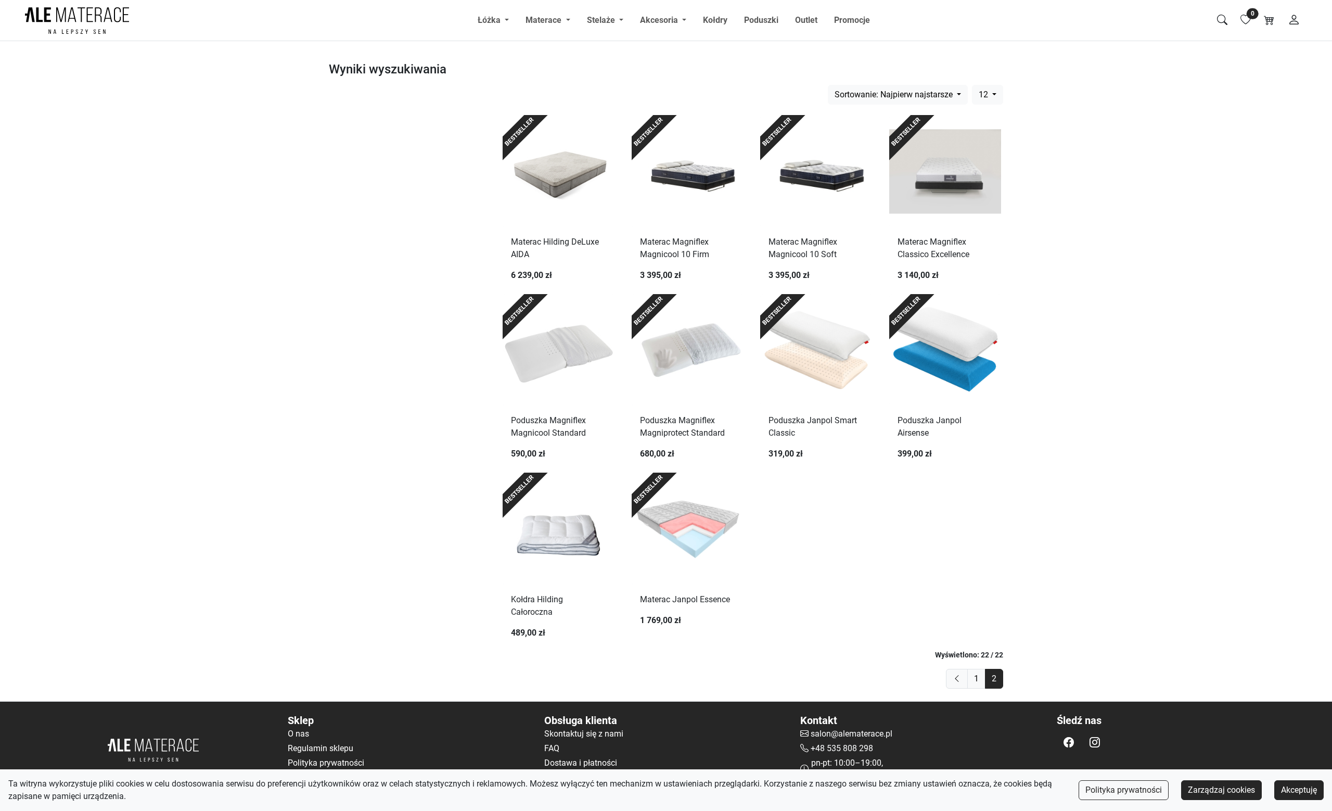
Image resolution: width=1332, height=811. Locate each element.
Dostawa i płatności (580, 763)
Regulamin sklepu (320, 748)
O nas (298, 734)
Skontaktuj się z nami (583, 734)
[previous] (957, 679)
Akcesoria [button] (660, 20)
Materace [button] (544, 20)
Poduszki (761, 20)
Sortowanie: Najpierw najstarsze (895, 94)
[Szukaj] (1222, 20)
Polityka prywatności (1123, 790)
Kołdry (715, 20)
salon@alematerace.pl (851, 734)
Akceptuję (1299, 790)
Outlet (806, 20)
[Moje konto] (1294, 20)
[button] (1069, 742)
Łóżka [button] (490, 20)
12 (984, 94)
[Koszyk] (1269, 20)
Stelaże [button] (602, 20)
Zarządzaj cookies (1221, 790)
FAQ (551, 748)
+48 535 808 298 (842, 748)
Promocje (852, 20)
